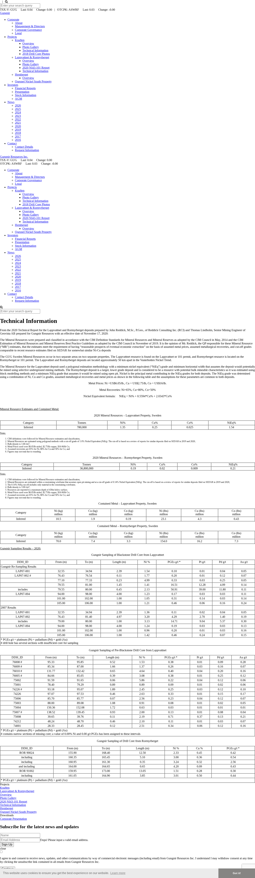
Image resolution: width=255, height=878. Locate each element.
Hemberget (21, 74)
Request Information (27, 150)
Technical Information (35, 50)
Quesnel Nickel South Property (33, 81)
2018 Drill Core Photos (36, 53)
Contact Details (24, 146)
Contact (12, 143)
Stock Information (25, 95)
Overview (28, 43)
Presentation (22, 91)
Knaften (19, 40)
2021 (18, 122)
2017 (18, 136)
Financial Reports (25, 88)
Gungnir (5, 13)
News (10, 102)
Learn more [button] (117, 873)
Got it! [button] (237, 873)
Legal (18, 33)
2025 (18, 109)
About (18, 23)
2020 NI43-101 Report (35, 67)
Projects (12, 36)
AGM (18, 98)
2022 (18, 119)
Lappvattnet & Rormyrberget (32, 57)
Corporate (13, 19)
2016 (18, 139)
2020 (18, 126)
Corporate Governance (28, 29)
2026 (18, 105)
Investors (12, 84)
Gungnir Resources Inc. (14, 156)
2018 (18, 133)
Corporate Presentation (13, 818)
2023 (18, 115)
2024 (18, 112)
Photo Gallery (30, 47)
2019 (18, 129)
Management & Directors (30, 26)
